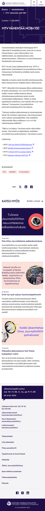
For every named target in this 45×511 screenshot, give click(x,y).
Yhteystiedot (7, 436)
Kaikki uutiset (33, 201)
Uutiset (5, 21)
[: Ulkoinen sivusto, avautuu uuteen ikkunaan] (20, 187)
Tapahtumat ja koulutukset (13, 454)
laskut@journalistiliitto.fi (10, 427)
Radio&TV (13, 172)
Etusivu (5, 9)
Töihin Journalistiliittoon (12, 466)
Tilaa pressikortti (9, 448)
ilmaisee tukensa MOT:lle (17, 155)
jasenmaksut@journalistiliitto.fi (12, 415)
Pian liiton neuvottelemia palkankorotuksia (22, 241)
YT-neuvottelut (24, 172)
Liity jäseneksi (8, 442)
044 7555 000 (6, 408)
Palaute (5, 483)
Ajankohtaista (18, 9)
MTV (4, 172)
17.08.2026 (5, 348)
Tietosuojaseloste (9, 477)
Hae (34, 5)
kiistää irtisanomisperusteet (19, 148)
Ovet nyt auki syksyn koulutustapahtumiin (21, 295)
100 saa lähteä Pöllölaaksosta (20, 144)
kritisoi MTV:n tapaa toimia (20, 152)
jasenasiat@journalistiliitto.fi (11, 421)
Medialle (5, 460)
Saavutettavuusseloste (11, 471)
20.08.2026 (5, 238)
